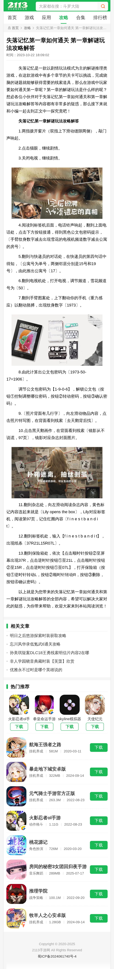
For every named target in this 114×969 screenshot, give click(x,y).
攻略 (63, 17)
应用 (46, 17)
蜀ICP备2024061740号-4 (57, 956)
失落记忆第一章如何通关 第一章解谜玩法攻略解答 (72, 28)
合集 (80, 17)
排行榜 (100, 17)
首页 (12, 17)
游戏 (29, 17)
